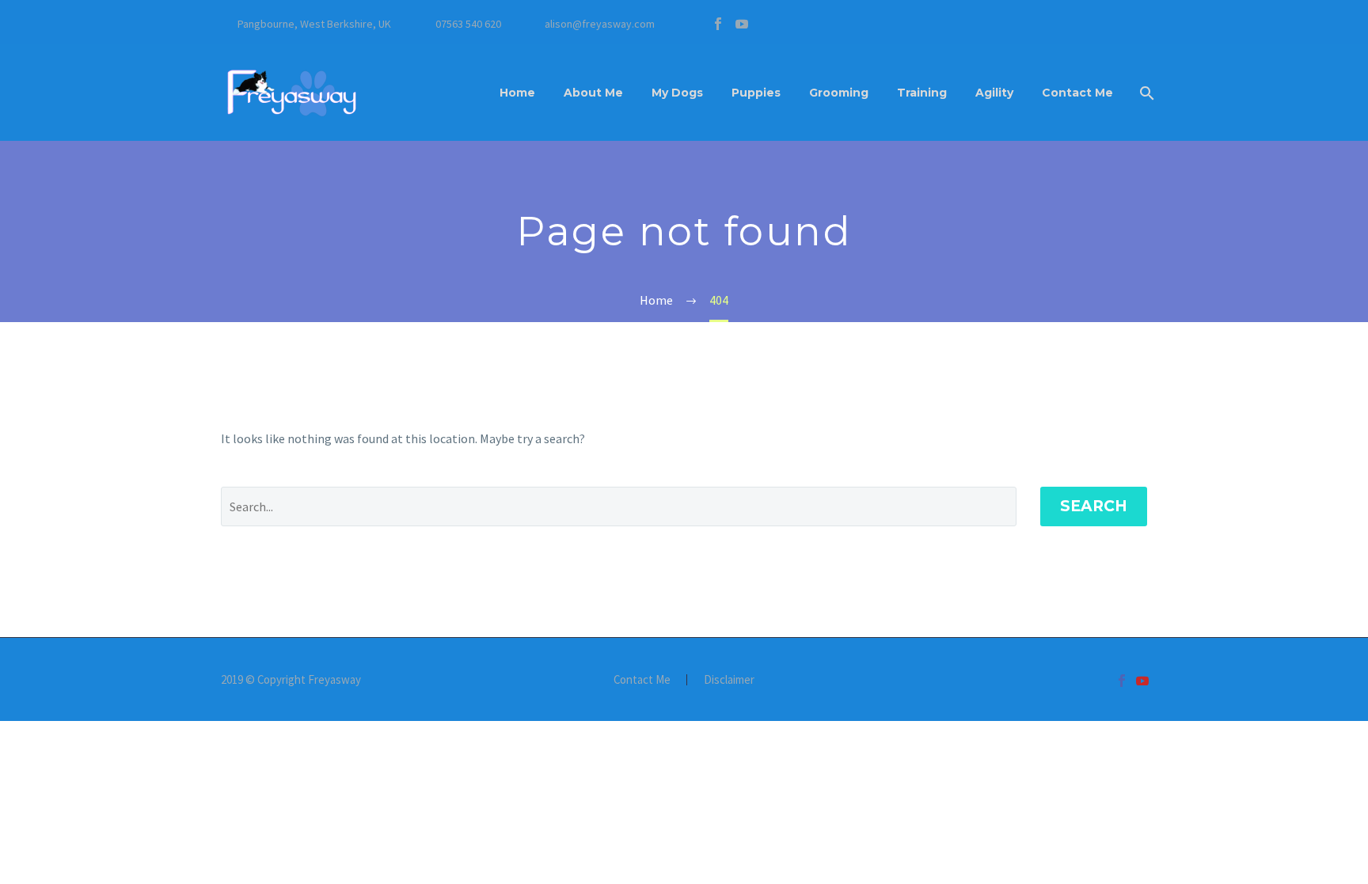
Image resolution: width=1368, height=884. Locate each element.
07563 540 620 (468, 24)
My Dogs (677, 92)
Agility (994, 92)
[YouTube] (742, 23)
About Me (593, 92)
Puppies (756, 92)
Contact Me (1077, 92)
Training (922, 92)
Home (517, 92)
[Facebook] (718, 23)
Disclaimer (729, 680)
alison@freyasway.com (600, 24)
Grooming (838, 92)
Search (1093, 506)
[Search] (1145, 93)
